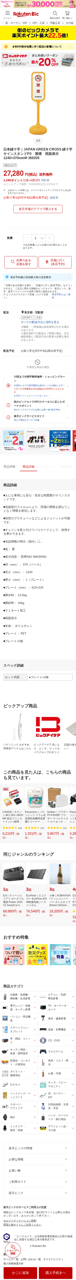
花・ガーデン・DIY (16, 23)
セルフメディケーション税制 (19, 1220)
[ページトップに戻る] (69, 1266)
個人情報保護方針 (13, 1263)
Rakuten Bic (26, 15)
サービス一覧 (11, 1259)
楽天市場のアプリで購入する (38, 209)
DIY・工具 (39, 23)
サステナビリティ (53, 1259)
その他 (69, 23)
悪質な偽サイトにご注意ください (22, 1224)
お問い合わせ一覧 (31, 1259)
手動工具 (55, 23)
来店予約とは (59, 294)
